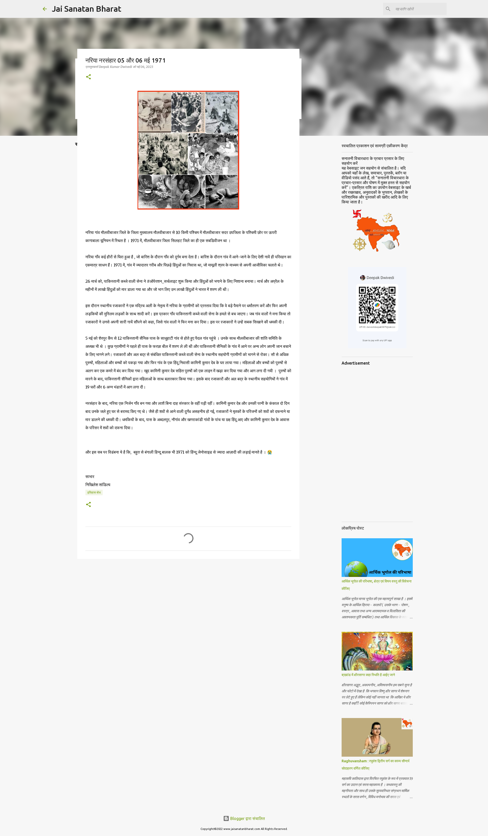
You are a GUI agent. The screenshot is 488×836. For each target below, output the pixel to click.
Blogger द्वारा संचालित (247, 818)
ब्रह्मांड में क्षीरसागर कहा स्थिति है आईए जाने (368, 675)
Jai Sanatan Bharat (86, 8)
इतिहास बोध (94, 492)
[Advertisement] (347, 219)
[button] (88, 77)
